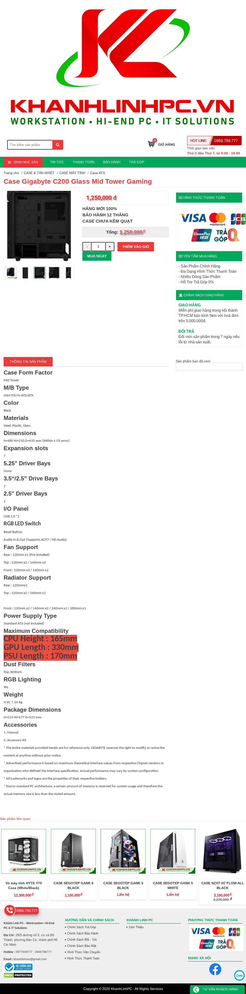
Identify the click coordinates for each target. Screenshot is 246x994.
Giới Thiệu (136, 927)
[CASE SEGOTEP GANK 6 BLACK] (23, 851)
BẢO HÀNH (111, 162)
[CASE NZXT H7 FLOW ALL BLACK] (172, 851)
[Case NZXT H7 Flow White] (222, 851)
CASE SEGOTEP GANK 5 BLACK (73, 885)
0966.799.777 (226, 141)
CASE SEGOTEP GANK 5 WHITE (123, 885)
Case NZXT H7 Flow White (222, 883)
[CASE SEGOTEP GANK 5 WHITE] (123, 851)
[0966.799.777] (10, 910)
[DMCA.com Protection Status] (18, 977)
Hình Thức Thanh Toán (83, 958)
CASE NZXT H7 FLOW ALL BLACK (173, 885)
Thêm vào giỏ (135, 247)
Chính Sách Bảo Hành (82, 933)
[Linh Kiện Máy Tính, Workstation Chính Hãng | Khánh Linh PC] (123, 131)
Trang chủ (11, 173)
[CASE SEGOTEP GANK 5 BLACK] (73, 851)
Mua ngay (97, 256)
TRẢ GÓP (136, 162)
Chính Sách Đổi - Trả (82, 939)
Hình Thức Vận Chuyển (83, 952)
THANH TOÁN (83, 162)
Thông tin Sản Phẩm (28, 362)
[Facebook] (215, 969)
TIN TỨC (57, 162)
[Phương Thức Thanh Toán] (215, 938)
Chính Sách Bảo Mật (81, 946)
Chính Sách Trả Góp (81, 927)
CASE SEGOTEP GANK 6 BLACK (24, 885)
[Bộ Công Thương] (31, 967)
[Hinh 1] (39, 260)
